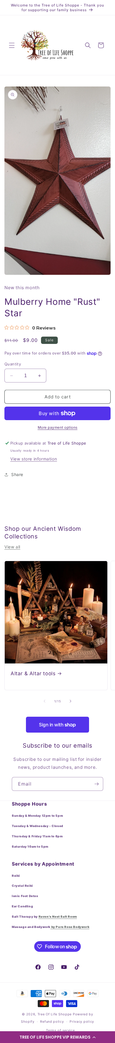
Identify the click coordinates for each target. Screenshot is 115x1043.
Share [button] (17, 474)
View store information (33, 458)
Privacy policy (82, 1021)
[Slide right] (70, 701)
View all (12, 546)
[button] (57, 1037)
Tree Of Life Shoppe (54, 1014)
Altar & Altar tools (33, 673)
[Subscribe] (96, 784)
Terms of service (60, 1030)
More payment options (58, 427)
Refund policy (52, 1021)
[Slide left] (44, 701)
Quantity (12, 364)
